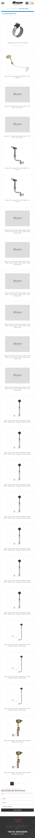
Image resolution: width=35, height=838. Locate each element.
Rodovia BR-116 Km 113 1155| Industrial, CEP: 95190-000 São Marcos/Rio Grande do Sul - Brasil (17, 827)
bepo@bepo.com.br (17, 834)
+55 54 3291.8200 (17, 832)
